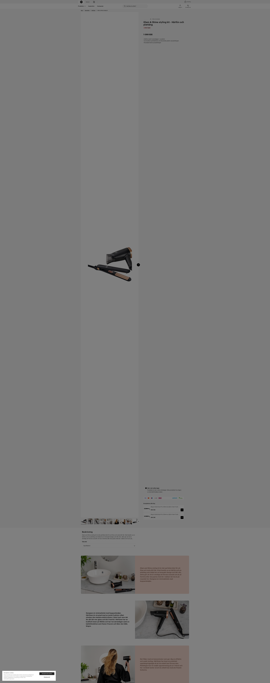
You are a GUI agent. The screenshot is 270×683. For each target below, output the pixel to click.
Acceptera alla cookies (47, 673)
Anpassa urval (47, 677)
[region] (29, 676)
